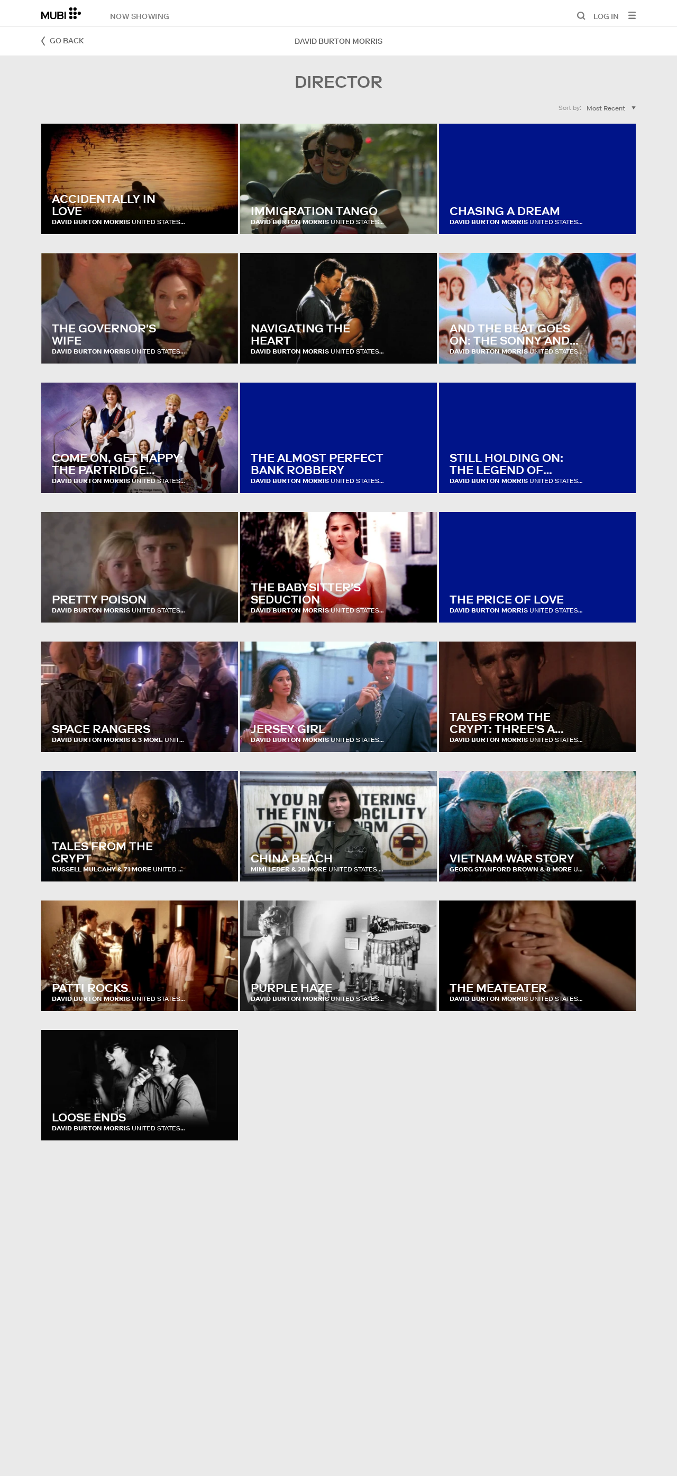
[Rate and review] (220, 215)
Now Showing (139, 16)
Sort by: (570, 108)
